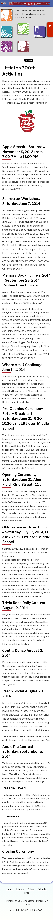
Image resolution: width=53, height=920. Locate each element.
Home (9, 889)
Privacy (26, 893)
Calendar (42, 889)
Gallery (30, 889)
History (20, 889)
